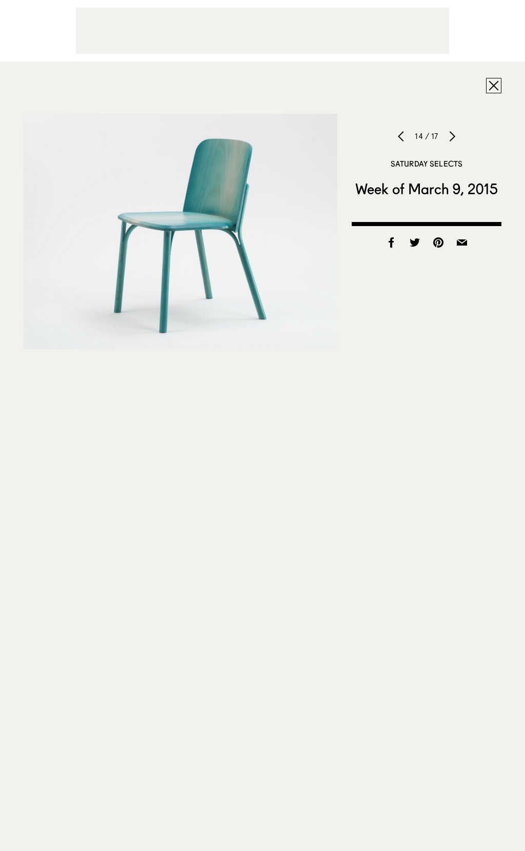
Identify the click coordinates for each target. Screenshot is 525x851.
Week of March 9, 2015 (426, 188)
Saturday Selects (426, 163)
